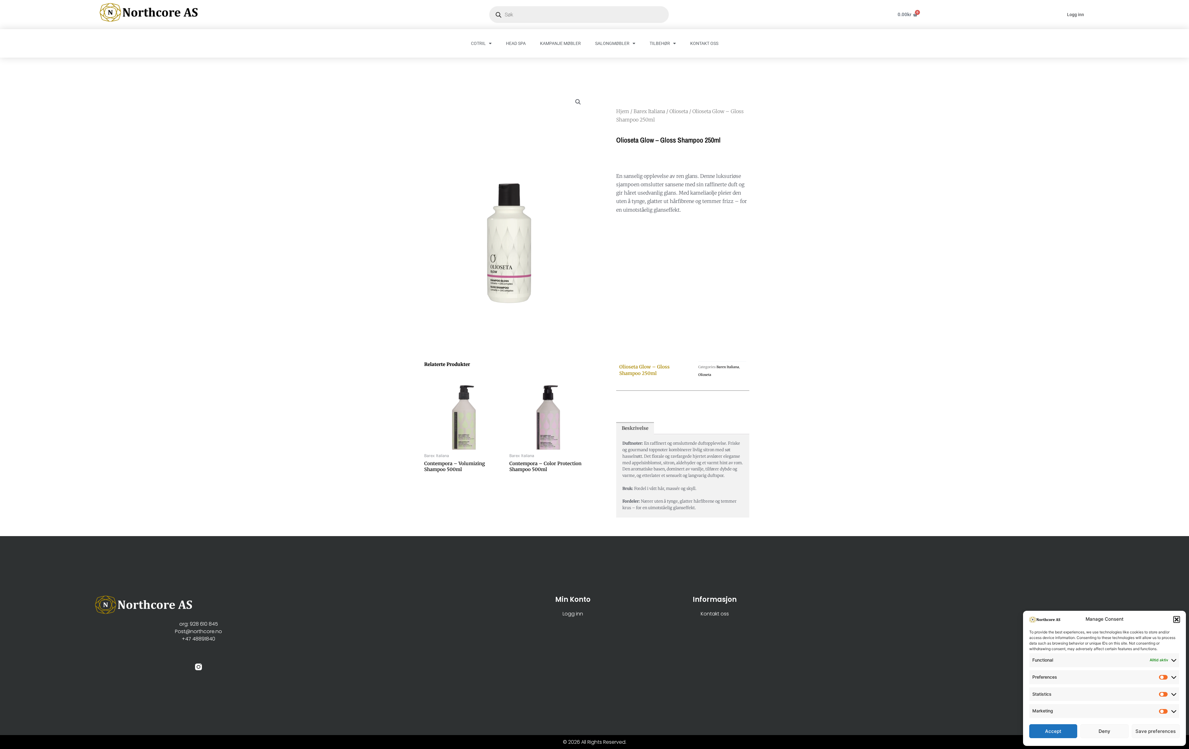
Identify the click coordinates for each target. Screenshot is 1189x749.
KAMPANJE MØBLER (560, 43)
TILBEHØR (660, 43)
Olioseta (678, 111)
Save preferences (1155, 731)
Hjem (622, 111)
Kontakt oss (715, 613)
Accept (1053, 731)
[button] (1177, 619)
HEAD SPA (516, 43)
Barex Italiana (649, 111)
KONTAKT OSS (704, 43)
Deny (1104, 731)
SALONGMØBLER (612, 43)
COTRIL (478, 43)
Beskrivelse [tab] (635, 428)
